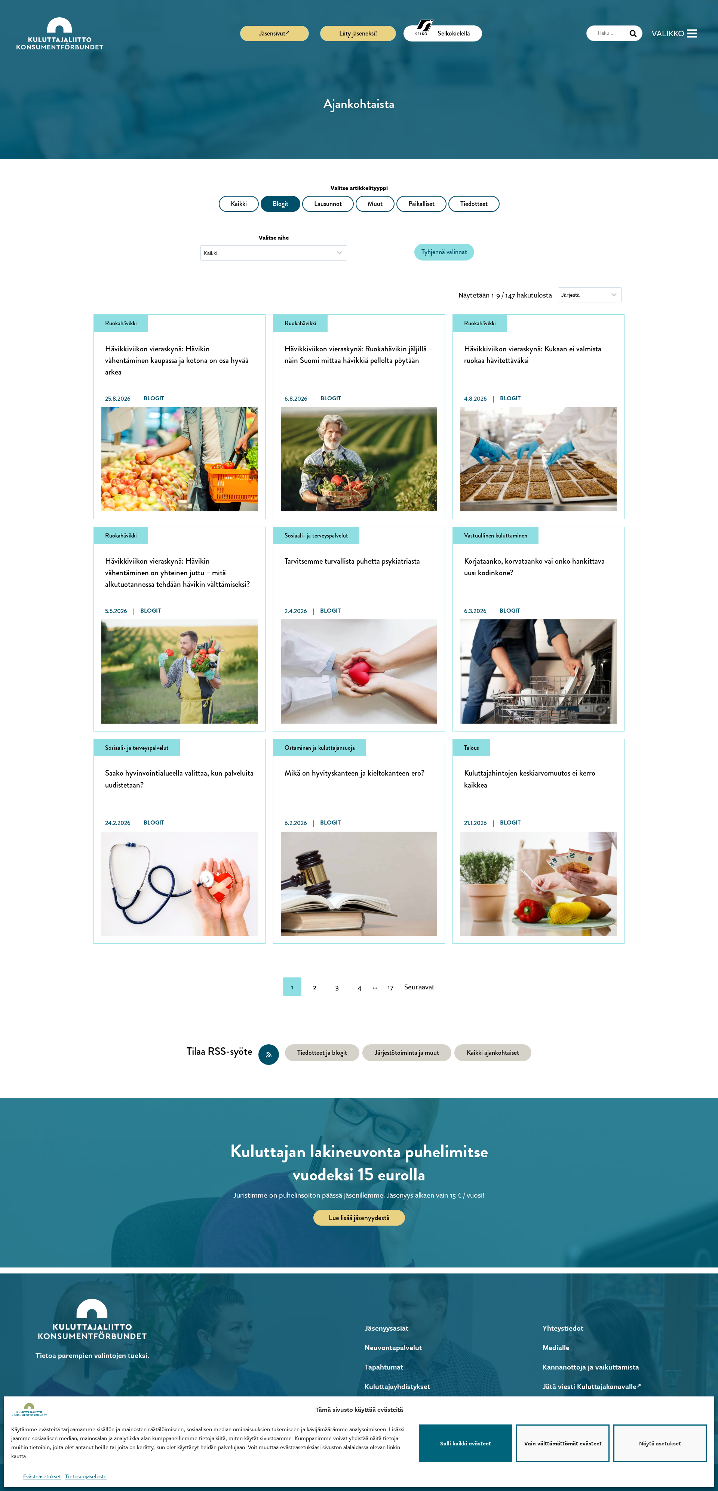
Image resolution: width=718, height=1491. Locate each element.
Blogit (280, 204)
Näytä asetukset (660, 1443)
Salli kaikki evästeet (465, 1443)
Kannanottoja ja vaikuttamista (591, 1367)
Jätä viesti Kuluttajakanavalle (589, 1386)
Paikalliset (421, 204)
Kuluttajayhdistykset (397, 1386)
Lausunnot (328, 204)
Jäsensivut (272, 33)
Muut (375, 204)
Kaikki (239, 204)
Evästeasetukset (42, 1476)
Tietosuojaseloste (86, 1476)
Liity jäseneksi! (358, 33)
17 (390, 987)
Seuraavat (419, 987)
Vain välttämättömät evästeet (563, 1443)
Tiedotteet (474, 204)
